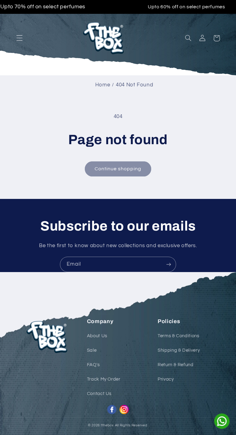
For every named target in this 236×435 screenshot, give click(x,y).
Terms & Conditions (178, 336)
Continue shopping (118, 168)
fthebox (107, 425)
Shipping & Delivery (179, 350)
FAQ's (93, 364)
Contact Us (99, 393)
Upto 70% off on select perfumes (43, 7)
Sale (92, 350)
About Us (97, 336)
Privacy (166, 379)
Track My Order (103, 379)
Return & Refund (175, 364)
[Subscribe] (169, 264)
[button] (19, 38)
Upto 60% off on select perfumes (186, 6)
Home (102, 85)
